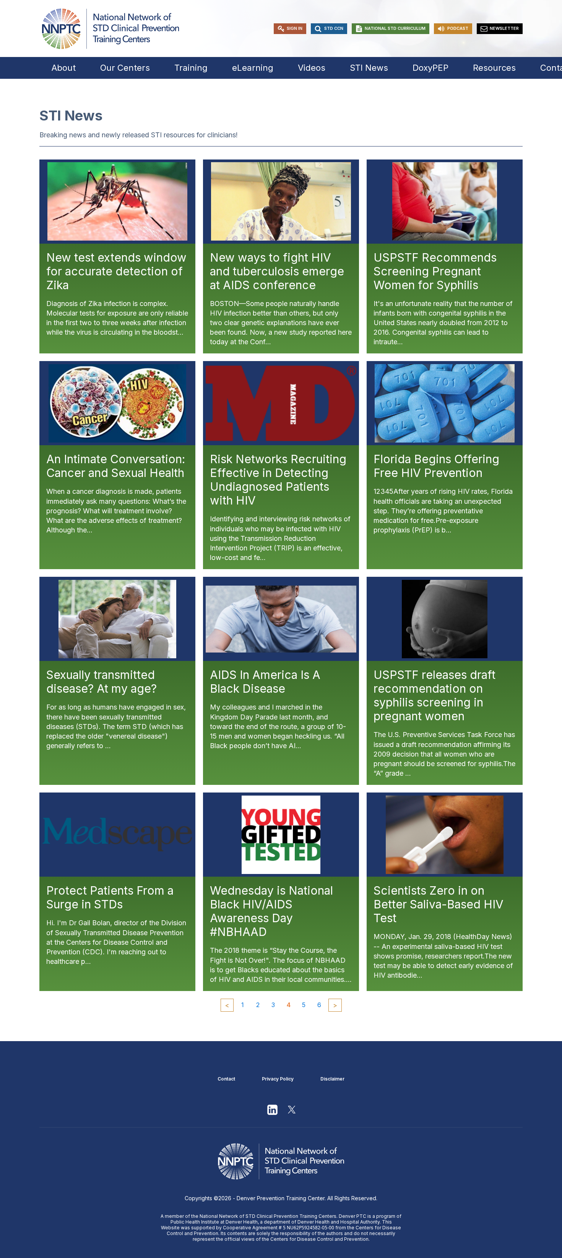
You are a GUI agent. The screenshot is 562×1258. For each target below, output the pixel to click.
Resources (494, 68)
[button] (290, 28)
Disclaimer (332, 1079)
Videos (311, 68)
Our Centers (125, 68)
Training (191, 68)
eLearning (252, 68)
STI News (369, 68)
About (64, 68)
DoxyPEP (430, 68)
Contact (226, 1079)
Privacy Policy (278, 1079)
